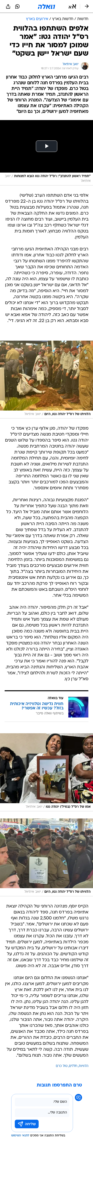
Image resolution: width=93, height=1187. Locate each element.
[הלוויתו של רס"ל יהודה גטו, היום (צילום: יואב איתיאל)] (46, 379)
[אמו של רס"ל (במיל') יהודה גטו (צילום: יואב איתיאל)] (46, 772)
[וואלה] (46, 6)
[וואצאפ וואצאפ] (17, 6)
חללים (73, 1066)
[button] (72, 6)
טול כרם (61, 1066)
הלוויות (83, 1066)
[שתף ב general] (8, 6)
